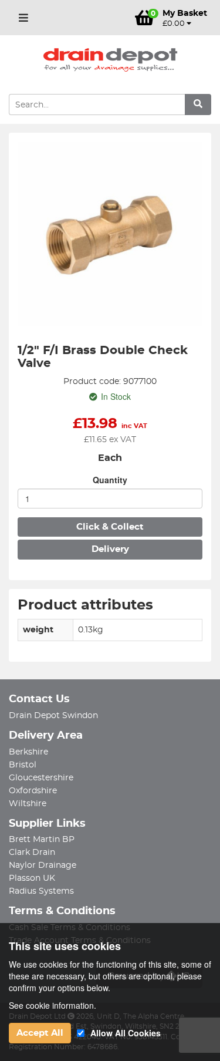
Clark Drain (32, 852)
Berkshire (28, 752)
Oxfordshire (33, 791)
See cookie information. (52, 1005)
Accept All (39, 1033)
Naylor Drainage (42, 865)
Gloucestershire (41, 778)
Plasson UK (32, 878)
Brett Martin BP (42, 840)
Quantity (110, 480)
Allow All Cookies (125, 1033)
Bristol (22, 765)
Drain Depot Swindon (53, 716)
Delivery (110, 549)
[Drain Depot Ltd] (110, 60)
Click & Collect (110, 527)
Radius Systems (41, 891)
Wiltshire (27, 804)
